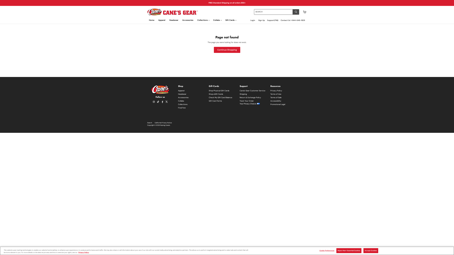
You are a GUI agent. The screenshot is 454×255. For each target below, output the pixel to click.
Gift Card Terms (215, 101)
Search (149, 123)
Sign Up (261, 20)
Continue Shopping (227, 49)
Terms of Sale (276, 97)
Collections (202, 20)
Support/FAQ (272, 20)
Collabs (216, 20)
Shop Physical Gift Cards (219, 90)
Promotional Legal (277, 104)
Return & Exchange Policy (250, 97)
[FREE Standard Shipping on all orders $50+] (227, 3)
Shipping (243, 94)
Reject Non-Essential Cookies (349, 251)
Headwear (173, 20)
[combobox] (273, 12)
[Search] (296, 12)
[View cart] (304, 12)
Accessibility (275, 101)
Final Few (182, 108)
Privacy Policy (276, 90)
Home (151, 20)
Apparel (161, 20)
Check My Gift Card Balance (220, 97)
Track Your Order (247, 101)
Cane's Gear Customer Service (252, 90)
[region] (227, 251)
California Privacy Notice (163, 123)
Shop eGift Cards (216, 94)
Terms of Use (275, 94)
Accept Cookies (371, 251)
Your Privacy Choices (248, 104)
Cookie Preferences (326, 251)
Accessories (187, 20)
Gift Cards (230, 20)
